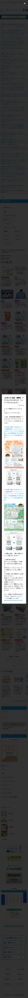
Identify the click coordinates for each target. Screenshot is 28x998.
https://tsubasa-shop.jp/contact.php (13, 600)
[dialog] (14, 499)
